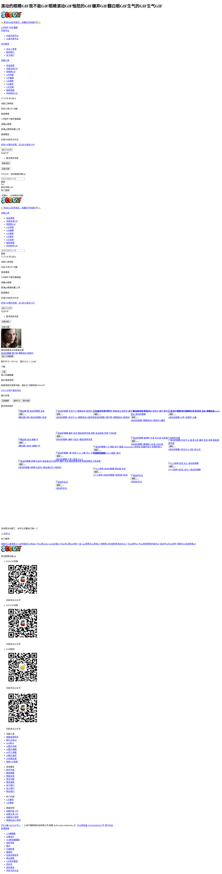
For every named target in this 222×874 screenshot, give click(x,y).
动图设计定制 (12, 817)
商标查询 (10, 867)
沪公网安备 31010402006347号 (90, 825)
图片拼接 (26, 401)
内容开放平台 (12, 36)
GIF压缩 (10, 87)
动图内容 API (12, 811)
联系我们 (10, 52)
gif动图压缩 (11, 759)
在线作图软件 (12, 855)
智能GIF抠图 (12, 762)
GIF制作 (4, 27)
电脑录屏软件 (12, 737)
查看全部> (6, 163)
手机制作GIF (12, 93)
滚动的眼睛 (6, 353)
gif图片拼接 (11, 746)
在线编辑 (5, 401)
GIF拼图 (10, 75)
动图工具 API (12, 814)
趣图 (16, 27)
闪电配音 (10, 849)
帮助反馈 (10, 776)
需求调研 (10, 782)
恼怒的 (30, 353)
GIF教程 (10, 803)
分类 (11, 27)
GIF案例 (10, 800)
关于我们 (10, 55)
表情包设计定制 (13, 820)
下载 (3, 372)
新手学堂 (10, 770)
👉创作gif (5, 534)
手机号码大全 (12, 871)
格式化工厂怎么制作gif (128, 544)
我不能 (15, 353)
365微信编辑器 (13, 840)
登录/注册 (5, 169)
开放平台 (5, 31)
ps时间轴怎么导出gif (27, 544)
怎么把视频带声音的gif (149, 544)
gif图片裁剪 (11, 755)
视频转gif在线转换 (108, 544)
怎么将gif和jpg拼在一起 (70, 544)
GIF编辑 (10, 78)
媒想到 (9, 852)
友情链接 (5, 828)
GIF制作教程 (12, 861)
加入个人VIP (7, 150)
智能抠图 (10, 90)
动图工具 (5, 60)
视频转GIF (11, 72)
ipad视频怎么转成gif (91, 544)
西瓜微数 (10, 858)
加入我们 (10, 788)
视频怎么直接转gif (9, 544)
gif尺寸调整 (11, 752)
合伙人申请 (11, 49)
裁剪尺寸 (17, 401)
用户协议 (109, 825)
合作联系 (5, 44)
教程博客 (10, 773)
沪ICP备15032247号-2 (10, 825)
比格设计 (10, 837)
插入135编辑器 (7, 356)
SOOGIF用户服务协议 (11, 390)
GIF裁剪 (10, 84)
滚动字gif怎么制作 (168, 544)
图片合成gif (11, 740)
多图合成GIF (12, 69)
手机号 (9, 864)
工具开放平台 (12, 39)
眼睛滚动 (22, 353)
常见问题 (10, 779)
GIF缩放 (10, 81)
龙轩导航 (10, 843)
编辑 (21, 414)
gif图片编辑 (11, 749)
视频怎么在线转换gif (186, 544)
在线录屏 (10, 65)
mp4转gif (10, 743)
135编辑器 (10, 834)
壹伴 (8, 846)
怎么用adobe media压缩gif (48, 544)
